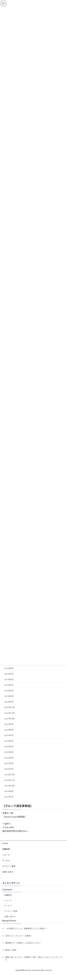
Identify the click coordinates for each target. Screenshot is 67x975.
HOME (5, 843)
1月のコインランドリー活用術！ (18, 936)
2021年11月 (9, 780)
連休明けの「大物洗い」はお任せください (23, 943)
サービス (6, 860)
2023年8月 (8, 668)
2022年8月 (8, 730)
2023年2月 (8, 696)
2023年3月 (8, 690)
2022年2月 (8, 763)
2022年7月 (8, 735)
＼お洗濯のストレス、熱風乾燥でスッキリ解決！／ (26, 928)
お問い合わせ (8, 872)
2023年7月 (8, 674)
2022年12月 (9, 707)
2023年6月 (8, 679)
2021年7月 (8, 797)
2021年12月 (9, 774)
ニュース (6, 855)
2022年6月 (8, 741)
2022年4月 (8, 752)
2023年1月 (8, 702)
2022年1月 (8, 769)
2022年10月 (9, 718)
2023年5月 (8, 685)
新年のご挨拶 (10, 950)
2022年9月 (8, 724)
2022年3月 (8, 758)
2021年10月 (9, 786)
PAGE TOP (62, 942)
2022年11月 (9, 713)
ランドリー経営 (8, 866)
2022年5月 (8, 746)
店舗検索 (6, 849)
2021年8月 (8, 791)
